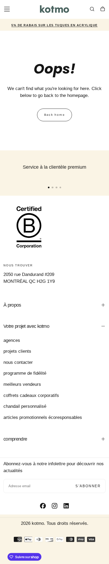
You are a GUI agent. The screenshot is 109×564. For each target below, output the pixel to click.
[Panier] (103, 10)
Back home (54, 115)
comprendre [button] (15, 439)
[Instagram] (54, 505)
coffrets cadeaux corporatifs (31, 395)
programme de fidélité (24, 373)
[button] (6, 9)
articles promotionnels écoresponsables (42, 417)
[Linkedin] (66, 505)
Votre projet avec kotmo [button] (26, 326)
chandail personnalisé (24, 406)
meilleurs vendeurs (22, 384)
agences (11, 340)
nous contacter (18, 362)
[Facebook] (42, 505)
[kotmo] (28, 227)
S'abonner (88, 486)
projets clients (17, 351)
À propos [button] (12, 305)
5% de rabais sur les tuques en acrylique (54, 25)
